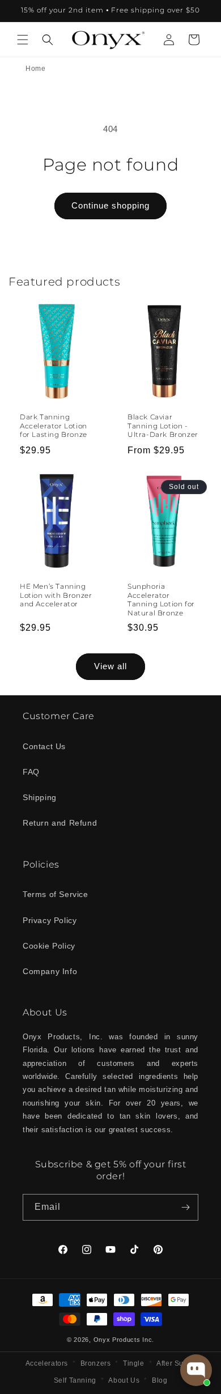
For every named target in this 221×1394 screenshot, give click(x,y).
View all (110, 666)
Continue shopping (110, 205)
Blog (159, 1380)
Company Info (50, 971)
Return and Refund (60, 822)
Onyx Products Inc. (124, 1339)
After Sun (172, 1363)
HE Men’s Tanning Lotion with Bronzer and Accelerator (56, 595)
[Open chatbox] (196, 1370)
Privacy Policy (49, 920)
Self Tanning (75, 1380)
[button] (22, 39)
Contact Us (44, 746)
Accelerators (47, 1363)
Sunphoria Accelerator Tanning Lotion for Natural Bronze (161, 599)
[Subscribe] (185, 1207)
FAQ (31, 771)
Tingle (133, 1363)
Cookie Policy (49, 945)
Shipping (40, 797)
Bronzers (95, 1363)
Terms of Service (55, 894)
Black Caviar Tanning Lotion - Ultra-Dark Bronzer (163, 426)
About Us (123, 1380)
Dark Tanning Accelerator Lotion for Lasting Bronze (53, 426)
